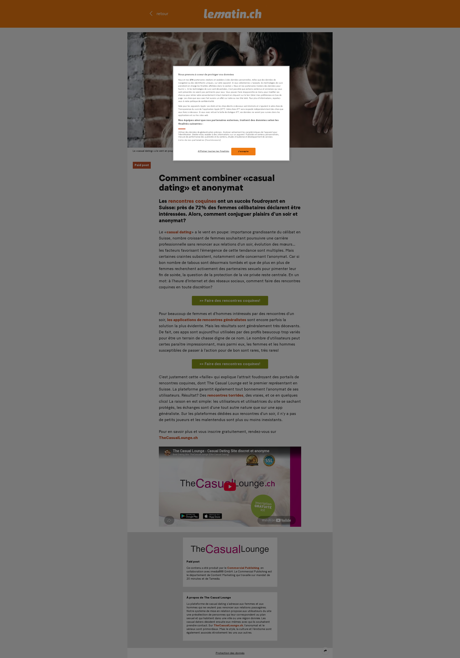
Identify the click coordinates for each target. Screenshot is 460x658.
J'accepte (243, 151)
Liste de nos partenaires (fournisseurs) (199, 140)
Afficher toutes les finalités (213, 151)
